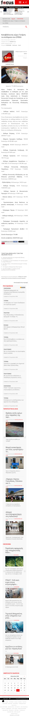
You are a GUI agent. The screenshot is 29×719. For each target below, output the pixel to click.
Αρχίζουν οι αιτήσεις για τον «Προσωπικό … (13, 648)
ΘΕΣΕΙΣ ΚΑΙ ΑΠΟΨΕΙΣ (22, 708)
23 (24, 688)
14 (18, 685)
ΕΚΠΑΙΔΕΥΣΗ (11, 710)
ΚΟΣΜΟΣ (20, 701)
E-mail (19, 45)
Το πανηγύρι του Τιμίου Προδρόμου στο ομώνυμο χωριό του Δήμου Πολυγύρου (20, 11)
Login (23, 2)
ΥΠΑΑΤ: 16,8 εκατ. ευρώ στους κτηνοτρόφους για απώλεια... (12, 388)
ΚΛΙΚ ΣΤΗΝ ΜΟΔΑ (24, 706)
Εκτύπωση (14, 45)
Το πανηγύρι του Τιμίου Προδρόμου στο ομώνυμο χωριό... (14, 303)
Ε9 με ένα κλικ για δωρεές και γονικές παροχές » (15, 278)
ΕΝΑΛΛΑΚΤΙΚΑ (5, 710)
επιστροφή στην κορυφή (21, 282)
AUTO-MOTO (17, 706)
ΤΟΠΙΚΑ (6, 300)
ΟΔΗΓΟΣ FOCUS (14, 713)
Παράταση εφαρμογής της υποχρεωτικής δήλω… (14, 550)
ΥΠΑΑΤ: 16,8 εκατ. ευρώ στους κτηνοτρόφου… (12, 582)
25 (8, 690)
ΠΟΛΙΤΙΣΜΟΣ (7, 349)
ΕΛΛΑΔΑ (6, 325)
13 (14, 685)
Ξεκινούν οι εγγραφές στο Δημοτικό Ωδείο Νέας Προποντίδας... (14, 364)
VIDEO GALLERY (17, 711)
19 (11, 688)
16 (24, 685)
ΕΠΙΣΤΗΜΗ (16, 710)
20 (14, 688)
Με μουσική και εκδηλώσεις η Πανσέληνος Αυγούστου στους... (13, 376)
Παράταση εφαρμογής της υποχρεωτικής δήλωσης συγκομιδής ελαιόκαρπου (14, 292)
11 (8, 685)
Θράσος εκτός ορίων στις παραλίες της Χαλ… (14, 415)
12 (11, 685)
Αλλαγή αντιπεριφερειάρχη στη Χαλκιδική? (13, 514)
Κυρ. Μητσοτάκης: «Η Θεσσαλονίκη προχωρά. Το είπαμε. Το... (14, 315)
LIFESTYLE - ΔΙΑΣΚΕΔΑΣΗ (6, 708)
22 (21, 688)
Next (25, 437)
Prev (4, 437)
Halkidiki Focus (13, 41)
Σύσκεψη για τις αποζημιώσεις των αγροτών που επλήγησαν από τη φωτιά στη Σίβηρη (8, 11)
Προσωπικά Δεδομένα (14, 697)
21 (18, 688)
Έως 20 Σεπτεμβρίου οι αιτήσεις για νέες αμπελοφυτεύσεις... (14, 340)
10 (5, 685)
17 (5, 688)
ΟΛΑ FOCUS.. (14, 705)
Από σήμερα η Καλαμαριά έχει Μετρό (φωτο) (14, 328)
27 (14, 690)
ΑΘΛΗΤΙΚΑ (10, 703)
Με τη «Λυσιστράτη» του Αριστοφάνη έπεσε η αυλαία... (14, 352)
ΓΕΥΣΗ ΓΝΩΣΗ (14, 708)
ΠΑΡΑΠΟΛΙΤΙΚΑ (11, 706)
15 (21, 685)
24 (5, 690)
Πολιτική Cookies (23, 697)
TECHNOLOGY (22, 710)
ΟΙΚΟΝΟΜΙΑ (8, 45)
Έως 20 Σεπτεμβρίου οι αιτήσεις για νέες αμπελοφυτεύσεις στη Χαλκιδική (10, 269)
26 (11, 690)
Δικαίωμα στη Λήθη (6, 697)
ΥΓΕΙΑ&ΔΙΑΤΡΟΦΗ (22, 703)
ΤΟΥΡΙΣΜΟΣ (11, 701)
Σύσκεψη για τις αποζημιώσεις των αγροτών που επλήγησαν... (14, 401)
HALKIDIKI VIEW (10, 711)
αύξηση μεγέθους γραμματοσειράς (14, 43)
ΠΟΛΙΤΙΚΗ (6, 313)
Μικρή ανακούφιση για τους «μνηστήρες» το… (14, 449)
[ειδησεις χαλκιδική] (3, 701)
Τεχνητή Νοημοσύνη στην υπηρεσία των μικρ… (13, 615)
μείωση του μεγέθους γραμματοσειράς (13, 43)
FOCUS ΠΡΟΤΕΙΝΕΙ (3, 706)
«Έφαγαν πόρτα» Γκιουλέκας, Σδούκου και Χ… (14, 481)
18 (8, 688)
